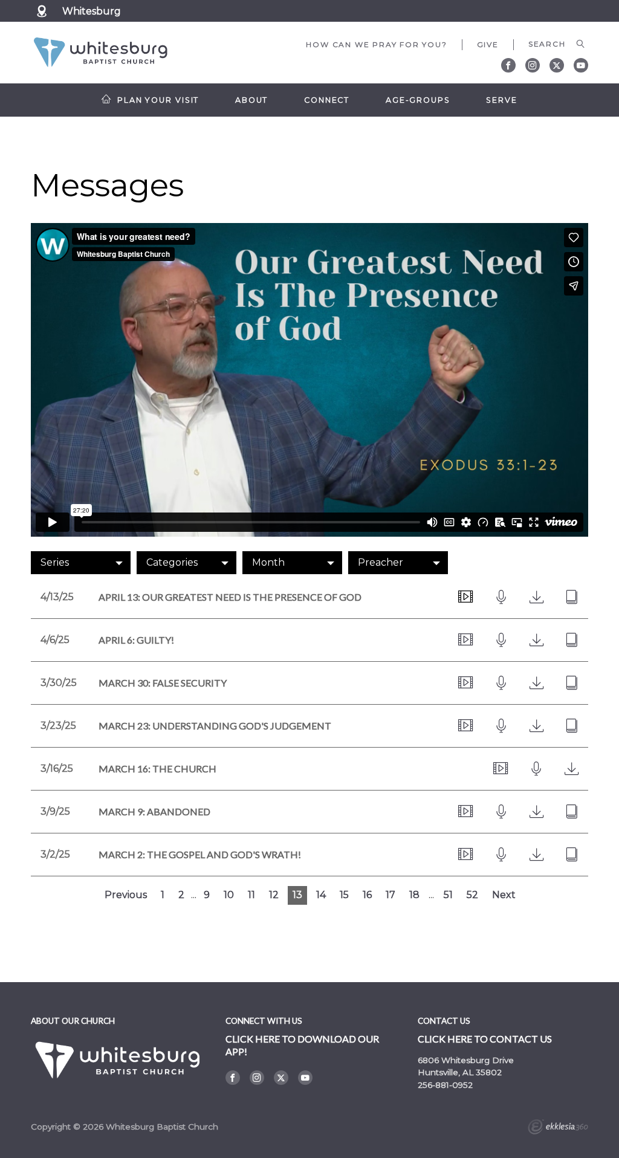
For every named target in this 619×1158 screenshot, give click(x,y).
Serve (501, 100)
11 (251, 895)
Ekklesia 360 (558, 1128)
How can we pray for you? (376, 44)
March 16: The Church (157, 768)
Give (488, 44)
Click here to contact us (485, 1038)
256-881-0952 (445, 1085)
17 (390, 895)
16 (367, 895)
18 (414, 895)
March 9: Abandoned (154, 811)
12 (274, 895)
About (251, 100)
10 (229, 895)
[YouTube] (581, 65)
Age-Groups (418, 100)
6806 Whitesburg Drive (466, 1060)
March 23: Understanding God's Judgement (215, 725)
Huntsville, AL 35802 (460, 1072)
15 (344, 895)
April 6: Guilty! (136, 639)
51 (448, 895)
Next (504, 895)
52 (472, 895)
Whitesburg (91, 11)
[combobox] (81, 562)
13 (297, 895)
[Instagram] (532, 65)
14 (321, 895)
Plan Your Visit (158, 100)
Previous (126, 895)
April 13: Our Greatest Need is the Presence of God (230, 597)
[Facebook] (508, 65)
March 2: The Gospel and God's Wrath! (200, 854)
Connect (326, 100)
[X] (556, 65)
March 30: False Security (163, 682)
